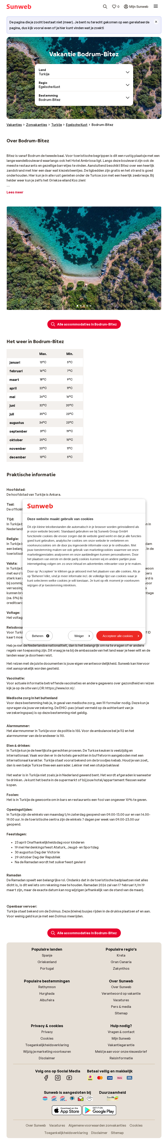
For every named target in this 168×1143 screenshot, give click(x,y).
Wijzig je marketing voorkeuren (47, 1051)
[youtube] (69, 1080)
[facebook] (46, 1080)
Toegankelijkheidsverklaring (47, 1045)
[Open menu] (155, 6)
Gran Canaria (121, 962)
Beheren (37, 636)
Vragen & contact (121, 1032)
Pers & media (121, 1007)
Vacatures (121, 1000)
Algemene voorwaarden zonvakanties (97, 1125)
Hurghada (46, 993)
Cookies (46, 1038)
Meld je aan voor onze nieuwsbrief (121, 1051)
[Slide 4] (87, 306)
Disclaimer (47, 1058)
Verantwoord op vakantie (121, 993)
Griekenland (47, 962)
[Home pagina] (19, 6)
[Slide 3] (84, 306)
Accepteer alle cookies (118, 636)
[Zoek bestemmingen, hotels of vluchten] (105, 6)
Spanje (47, 955)
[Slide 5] (90, 306)
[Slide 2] (81, 306)
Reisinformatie (121, 1058)
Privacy (47, 1032)
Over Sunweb (121, 987)
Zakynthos (121, 968)
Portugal (47, 968)
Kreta (121, 955)
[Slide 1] (77, 306)
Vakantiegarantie (121, 1045)
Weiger (79, 636)
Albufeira (47, 1000)
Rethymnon (47, 987)
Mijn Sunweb (121, 1038)
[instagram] (57, 1080)
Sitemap (121, 1013)
